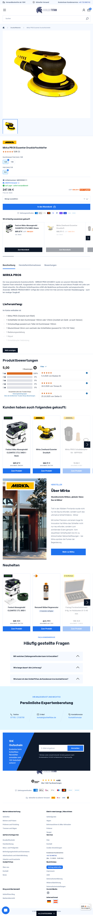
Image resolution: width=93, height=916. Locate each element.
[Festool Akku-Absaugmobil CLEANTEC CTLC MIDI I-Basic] (9, 228)
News (5, 875)
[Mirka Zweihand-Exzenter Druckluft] (50, 228)
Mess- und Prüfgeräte (10, 848)
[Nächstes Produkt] (88, 238)
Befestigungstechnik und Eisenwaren (16, 852)
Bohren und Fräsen (9, 821)
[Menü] (89, 905)
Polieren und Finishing (11, 824)
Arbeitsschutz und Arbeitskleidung (15, 855)
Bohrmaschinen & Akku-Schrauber (58, 824)
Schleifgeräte (51, 817)
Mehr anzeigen (10, 350)
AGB (48, 875)
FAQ (47, 840)
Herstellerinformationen (30, 265)
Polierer (49, 828)
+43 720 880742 (84, 2)
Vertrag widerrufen (54, 867)
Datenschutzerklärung (54, 879)
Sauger (49, 832)
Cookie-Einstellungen (54, 848)
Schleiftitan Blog (9, 894)
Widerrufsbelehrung (53, 883)
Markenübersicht (9, 898)
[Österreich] (55, 901)
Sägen (48, 821)
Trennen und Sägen (10, 828)
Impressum (50, 871)
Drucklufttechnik (16, 27)
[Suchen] (87, 18)
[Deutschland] (48, 901)
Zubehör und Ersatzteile (11, 859)
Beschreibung (9, 265)
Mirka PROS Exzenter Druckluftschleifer (38, 27)
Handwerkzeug (8, 844)
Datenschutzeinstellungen (56, 886)
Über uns (6, 867)
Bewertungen (50, 265)
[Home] (3, 28)
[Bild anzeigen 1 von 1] (10, 126)
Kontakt (49, 844)
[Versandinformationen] (19, 183)
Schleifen (6, 817)
